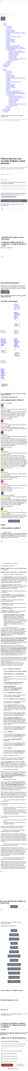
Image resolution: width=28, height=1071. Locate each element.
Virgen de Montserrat (14, 54)
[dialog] (14, 1055)
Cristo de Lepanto (13, 60)
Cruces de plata (12, 57)
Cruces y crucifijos (10, 30)
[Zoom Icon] (25, 125)
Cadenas (8, 34)
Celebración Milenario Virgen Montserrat (15, 48)
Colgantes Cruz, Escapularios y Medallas (15, 32)
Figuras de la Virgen (14, 53)
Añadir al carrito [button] (17, 354)
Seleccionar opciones (4, 385)
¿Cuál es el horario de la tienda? (10, 563)
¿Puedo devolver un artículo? (9, 779)
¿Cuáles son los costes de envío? (10, 627)
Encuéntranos (7, 65)
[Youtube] (10, 1019)
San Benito (8, 29)
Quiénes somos (7, 64)
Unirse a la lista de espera (9, 196)
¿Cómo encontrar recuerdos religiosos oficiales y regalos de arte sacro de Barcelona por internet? (13, 858)
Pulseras (8, 43)
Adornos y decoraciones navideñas (17, 52)
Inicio (5, 23)
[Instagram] (6, 1019)
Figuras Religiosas (10, 31)
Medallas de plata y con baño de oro (17, 58)
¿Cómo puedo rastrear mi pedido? (10, 769)
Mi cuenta (6, 66)
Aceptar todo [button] (7, 1065)
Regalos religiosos (10, 40)
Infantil (8, 44)
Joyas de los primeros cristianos (13, 36)
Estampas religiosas (10, 39)
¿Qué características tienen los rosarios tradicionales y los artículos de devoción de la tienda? (14, 844)
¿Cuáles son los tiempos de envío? (11, 755)
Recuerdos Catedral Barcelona (13, 45)
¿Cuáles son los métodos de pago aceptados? (13, 574)
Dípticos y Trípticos (10, 42)
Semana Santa (9, 61)
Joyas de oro (9, 27)
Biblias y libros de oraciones (15, 51)
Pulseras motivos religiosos (15, 119)
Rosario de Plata (13, 56)
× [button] (26, 1040)
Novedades (9, 26)
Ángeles (8, 38)
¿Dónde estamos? (7, 532)
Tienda (5, 25)
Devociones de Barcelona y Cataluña (14, 47)
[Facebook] (2, 1019)
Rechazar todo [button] (20, 1065)
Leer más (16, 325)
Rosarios (8, 35)
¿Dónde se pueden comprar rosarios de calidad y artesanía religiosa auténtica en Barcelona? (13, 830)
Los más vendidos (10, 49)
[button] (14, 13)
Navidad (8, 62)
